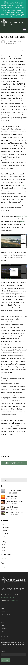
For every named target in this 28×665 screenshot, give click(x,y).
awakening (3, 567)
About (3, 608)
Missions (3, 619)
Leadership (4, 628)
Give (2, 625)
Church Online (5, 637)
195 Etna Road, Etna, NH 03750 (9, 597)
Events (3, 617)
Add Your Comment (14, 462)
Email (3, 651)
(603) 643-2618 (13, 600)
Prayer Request (5, 614)
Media (2, 631)
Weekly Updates (7, 559)
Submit (5, 660)
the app (23, 222)
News (2, 622)
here (22, 185)
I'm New (3, 611)
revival (8, 567)
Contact (3, 639)
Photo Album (4, 634)
